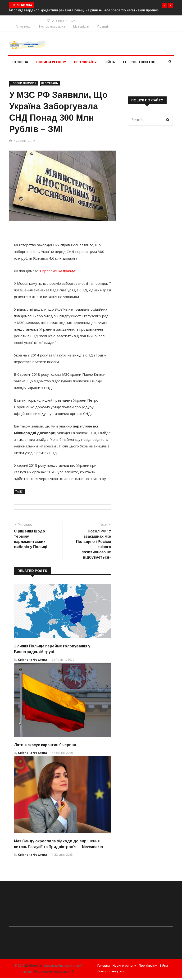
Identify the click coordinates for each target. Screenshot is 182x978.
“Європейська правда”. (58, 270)
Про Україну (85, 62)
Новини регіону (51, 62)
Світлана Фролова (32, 660)
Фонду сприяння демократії (53, 971)
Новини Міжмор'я (23, 83)
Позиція (103, 26)
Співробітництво (139, 62)
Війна (110, 62)
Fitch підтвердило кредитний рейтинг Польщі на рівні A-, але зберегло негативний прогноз (84, 10)
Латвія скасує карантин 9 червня (45, 745)
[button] (164, 5)
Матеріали (81, 26)
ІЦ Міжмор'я (33, 965)
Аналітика (23, 26)
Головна (20, 62)
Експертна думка (52, 26)
